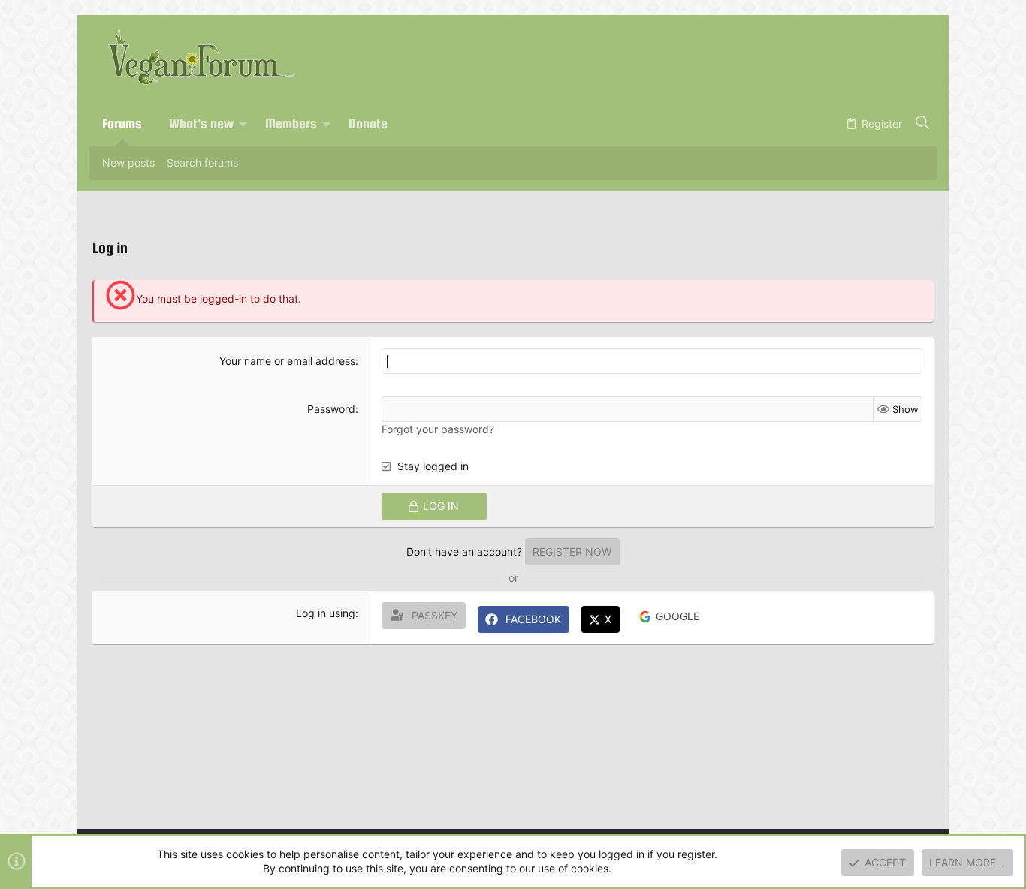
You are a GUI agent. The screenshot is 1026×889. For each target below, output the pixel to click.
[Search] (922, 124)
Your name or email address (287, 360)
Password (331, 408)
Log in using (325, 613)
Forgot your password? (438, 429)
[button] (243, 124)
